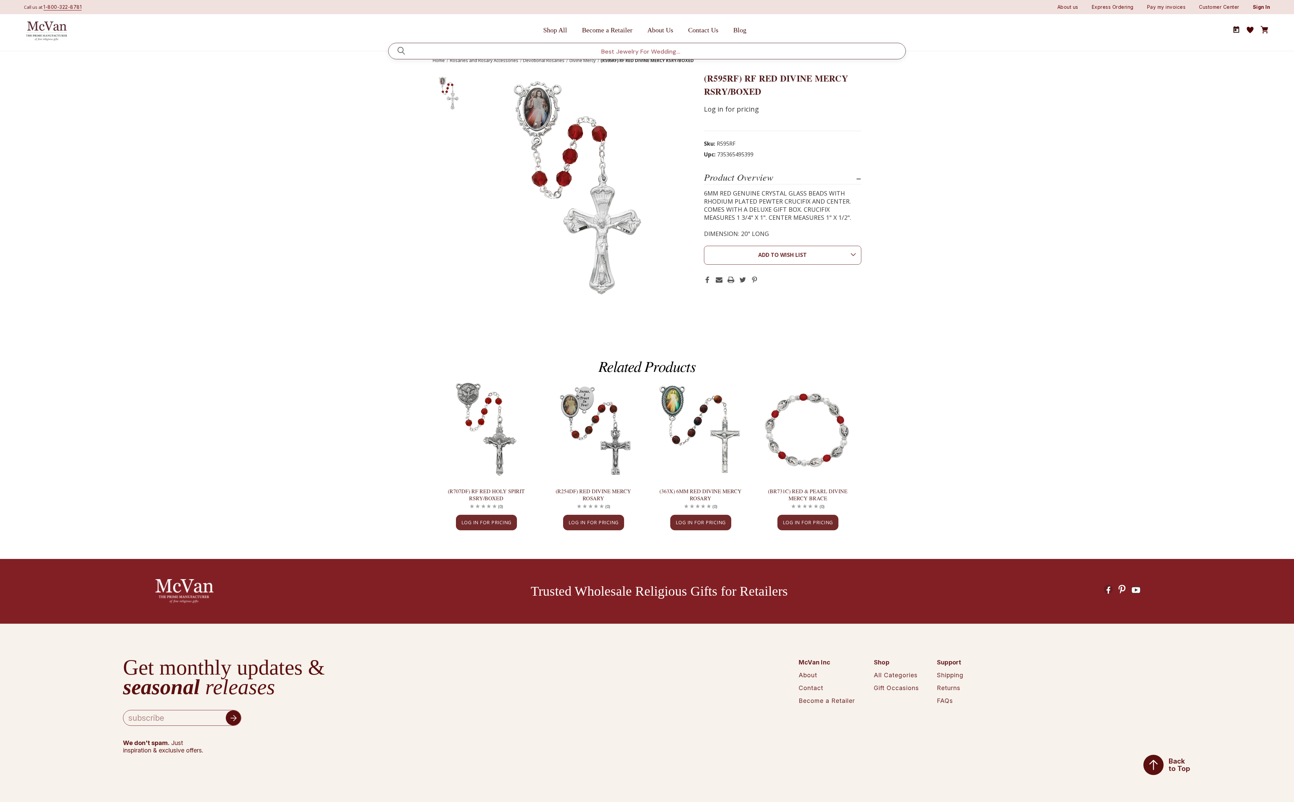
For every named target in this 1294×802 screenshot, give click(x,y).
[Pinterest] (754, 280)
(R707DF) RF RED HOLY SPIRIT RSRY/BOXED (486, 494)
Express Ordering (1113, 7)
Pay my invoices (1166, 7)
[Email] (719, 280)
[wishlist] (1250, 30)
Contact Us (703, 30)
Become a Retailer (607, 30)
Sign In (1261, 7)
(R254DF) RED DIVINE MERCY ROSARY (593, 494)
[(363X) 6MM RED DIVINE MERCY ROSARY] (700, 430)
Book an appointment (1236, 29)
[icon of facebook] (1108, 589)
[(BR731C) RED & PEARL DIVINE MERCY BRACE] (808, 430)
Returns (948, 687)
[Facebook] (707, 280)
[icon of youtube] (1136, 590)
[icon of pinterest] (1122, 589)
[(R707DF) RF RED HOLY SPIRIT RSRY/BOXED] (486, 430)
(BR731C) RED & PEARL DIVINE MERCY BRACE (808, 494)
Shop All (555, 30)
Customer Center (1219, 7)
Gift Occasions (896, 687)
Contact (811, 687)
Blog (739, 30)
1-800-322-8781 (62, 7)
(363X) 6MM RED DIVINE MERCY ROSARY (700, 494)
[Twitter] (742, 280)
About (808, 675)
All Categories (896, 675)
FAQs (945, 700)
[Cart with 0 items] (1264, 30)
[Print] (731, 280)
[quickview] (519, 411)
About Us (660, 30)
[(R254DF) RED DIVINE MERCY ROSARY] (593, 430)
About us (1067, 7)
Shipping (950, 675)
